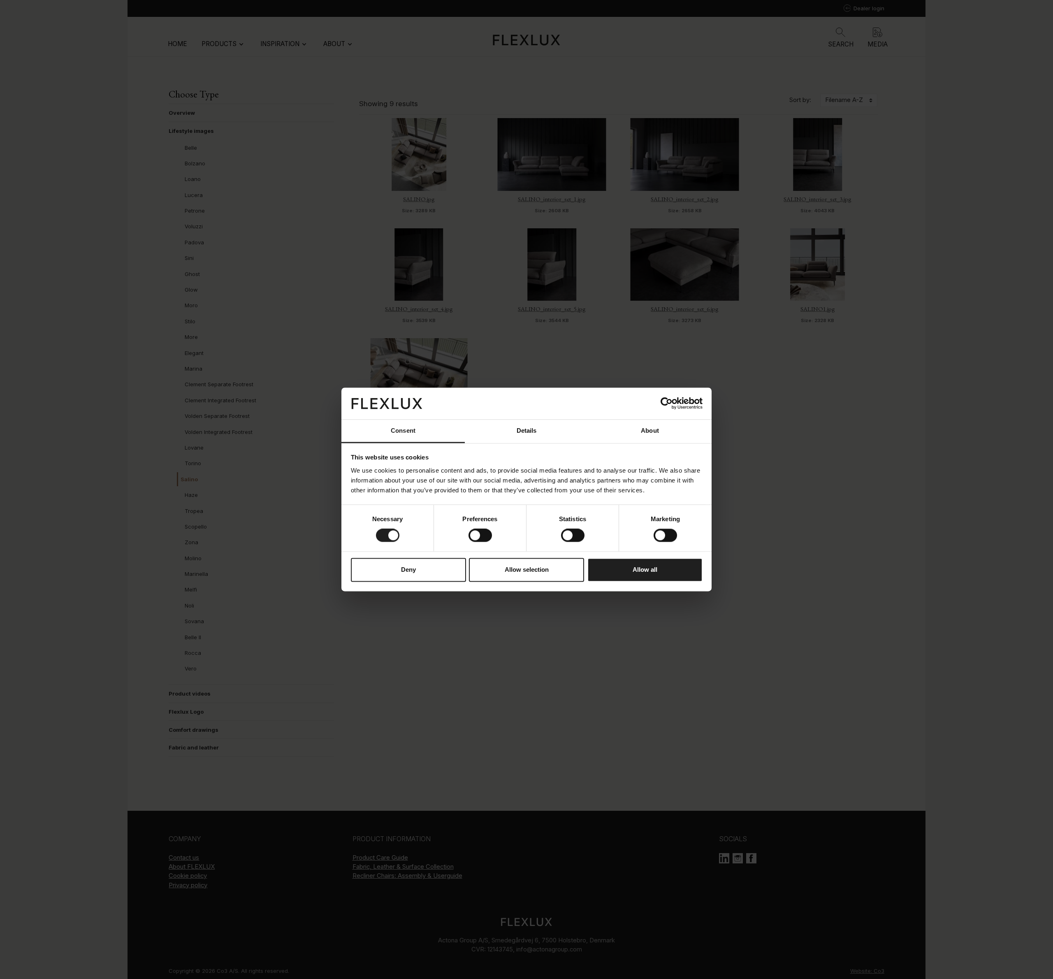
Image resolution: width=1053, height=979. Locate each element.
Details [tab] (527, 430)
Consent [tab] (403, 430)
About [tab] (650, 430)
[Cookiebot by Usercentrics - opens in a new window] (667, 403)
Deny (408, 569)
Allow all (645, 569)
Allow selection (527, 569)
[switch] (480, 535)
